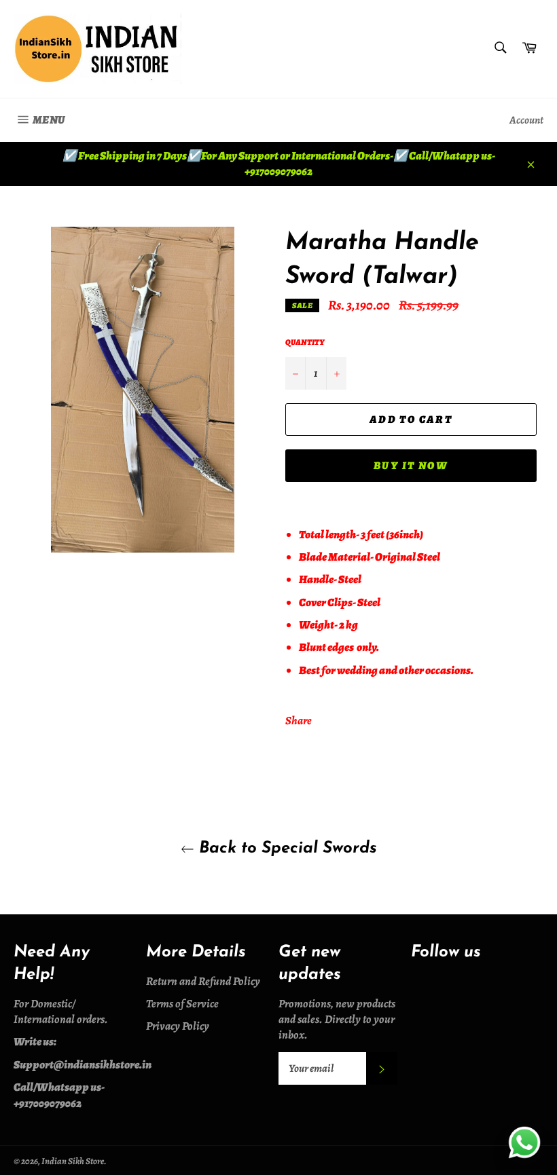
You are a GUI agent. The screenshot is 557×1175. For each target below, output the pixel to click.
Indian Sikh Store (72, 1161)
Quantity (305, 342)
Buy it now (411, 465)
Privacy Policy (177, 1026)
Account (526, 120)
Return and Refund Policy (203, 981)
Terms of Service (182, 1003)
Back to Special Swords (285, 848)
